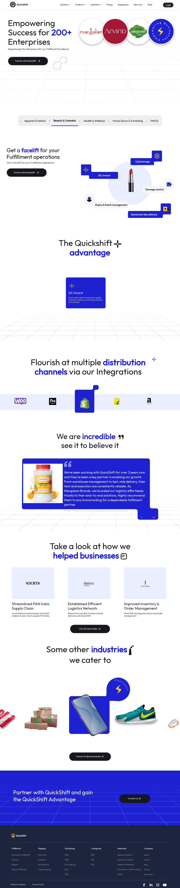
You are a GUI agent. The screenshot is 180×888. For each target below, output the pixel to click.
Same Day (42, 855)
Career (147, 860)
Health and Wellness (126, 864)
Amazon (15, 860)
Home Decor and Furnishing (129, 869)
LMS (66, 869)
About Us (138, 4)
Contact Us (133, 798)
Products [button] (79, 4)
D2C (93, 864)
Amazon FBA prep (19, 869)
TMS (66, 874)
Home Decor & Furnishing (128, 120)
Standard (42, 860)
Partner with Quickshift (26, 61)
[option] (20, 403)
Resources (148, 874)
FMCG (154, 120)
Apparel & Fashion (35, 120)
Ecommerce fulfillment (21, 855)
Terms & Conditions (18, 884)
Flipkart (15, 864)
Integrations (123, 4)
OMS (67, 855)
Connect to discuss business (88, 756)
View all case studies (88, 628)
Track (149, 4)
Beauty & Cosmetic (64, 120)
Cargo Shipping (44, 869)
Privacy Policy (38, 884)
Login (168, 5)
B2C (93, 860)
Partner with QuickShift (41, 792)
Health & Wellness (94, 120)
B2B (92, 855)
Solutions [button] (64, 4)
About (146, 855)
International (43, 864)
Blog (146, 864)
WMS (67, 860)
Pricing (109, 4)
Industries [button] (95, 4)
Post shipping (70, 864)
